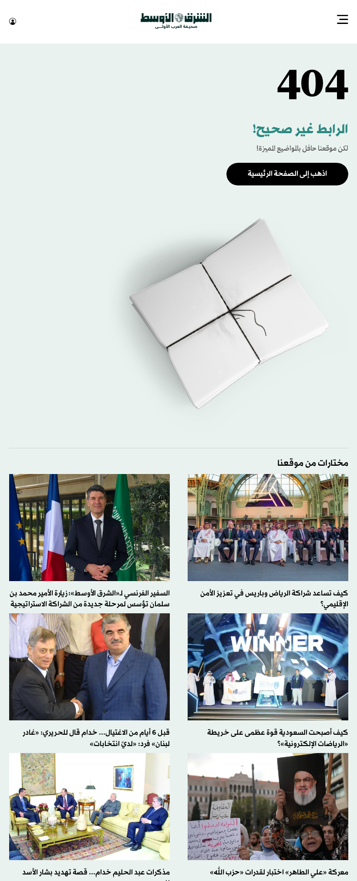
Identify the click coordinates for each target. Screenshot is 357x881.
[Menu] (342, 20)
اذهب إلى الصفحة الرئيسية (287, 173)
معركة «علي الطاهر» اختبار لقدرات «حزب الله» (279, 872)
